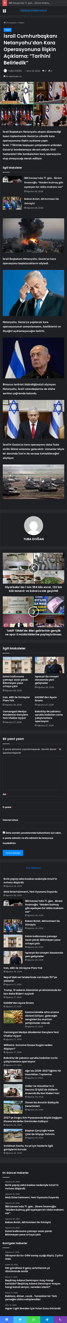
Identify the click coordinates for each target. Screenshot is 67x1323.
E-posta (8, 807)
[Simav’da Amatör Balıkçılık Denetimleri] (13, 1107)
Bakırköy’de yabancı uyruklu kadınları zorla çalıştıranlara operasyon (49, 716)
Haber (21, 22)
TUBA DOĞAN (15, 71)
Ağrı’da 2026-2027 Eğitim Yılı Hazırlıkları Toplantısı (43, 1072)
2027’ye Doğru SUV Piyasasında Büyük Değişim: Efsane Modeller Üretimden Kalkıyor (33, 1119)
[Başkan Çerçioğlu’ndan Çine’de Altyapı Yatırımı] (13, 1135)
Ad (5, 794)
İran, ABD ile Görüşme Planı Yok (16, 699)
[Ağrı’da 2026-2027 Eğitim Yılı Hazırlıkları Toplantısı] (13, 1075)
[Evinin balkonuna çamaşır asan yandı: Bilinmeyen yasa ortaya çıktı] (17, 665)
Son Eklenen (33, 867)
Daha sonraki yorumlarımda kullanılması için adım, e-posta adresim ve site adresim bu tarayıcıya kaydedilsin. (32, 837)
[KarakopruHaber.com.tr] (33, 10)
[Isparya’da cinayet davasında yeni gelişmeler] (49, 665)
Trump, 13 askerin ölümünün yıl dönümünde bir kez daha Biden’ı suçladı (32, 991)
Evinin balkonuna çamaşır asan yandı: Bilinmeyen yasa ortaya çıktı (15, 681)
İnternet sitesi (10, 820)
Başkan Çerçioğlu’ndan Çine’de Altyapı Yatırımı (40, 1132)
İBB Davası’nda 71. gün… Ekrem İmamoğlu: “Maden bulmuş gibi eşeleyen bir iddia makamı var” (43, 182)
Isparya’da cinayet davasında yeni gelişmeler (47, 680)
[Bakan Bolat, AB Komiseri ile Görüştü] (12, 203)
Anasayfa (11, 22)
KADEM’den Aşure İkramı (46, 699)
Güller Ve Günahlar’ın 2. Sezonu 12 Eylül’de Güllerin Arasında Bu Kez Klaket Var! (42, 1089)
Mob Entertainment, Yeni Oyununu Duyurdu (30, 891)
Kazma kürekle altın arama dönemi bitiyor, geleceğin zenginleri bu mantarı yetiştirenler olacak (42, 1017)
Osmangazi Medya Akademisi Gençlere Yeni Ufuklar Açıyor (15, 715)
